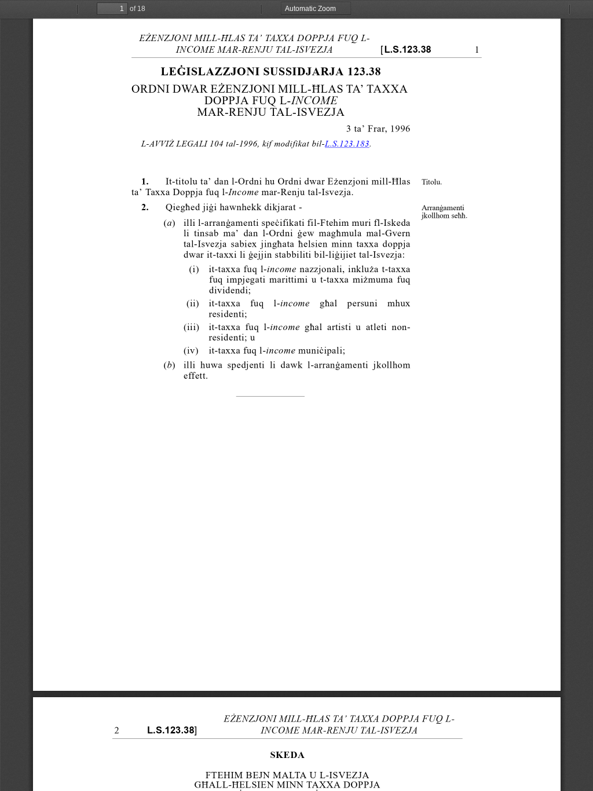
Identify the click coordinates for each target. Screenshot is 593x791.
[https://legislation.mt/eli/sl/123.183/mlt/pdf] (346, 144)
